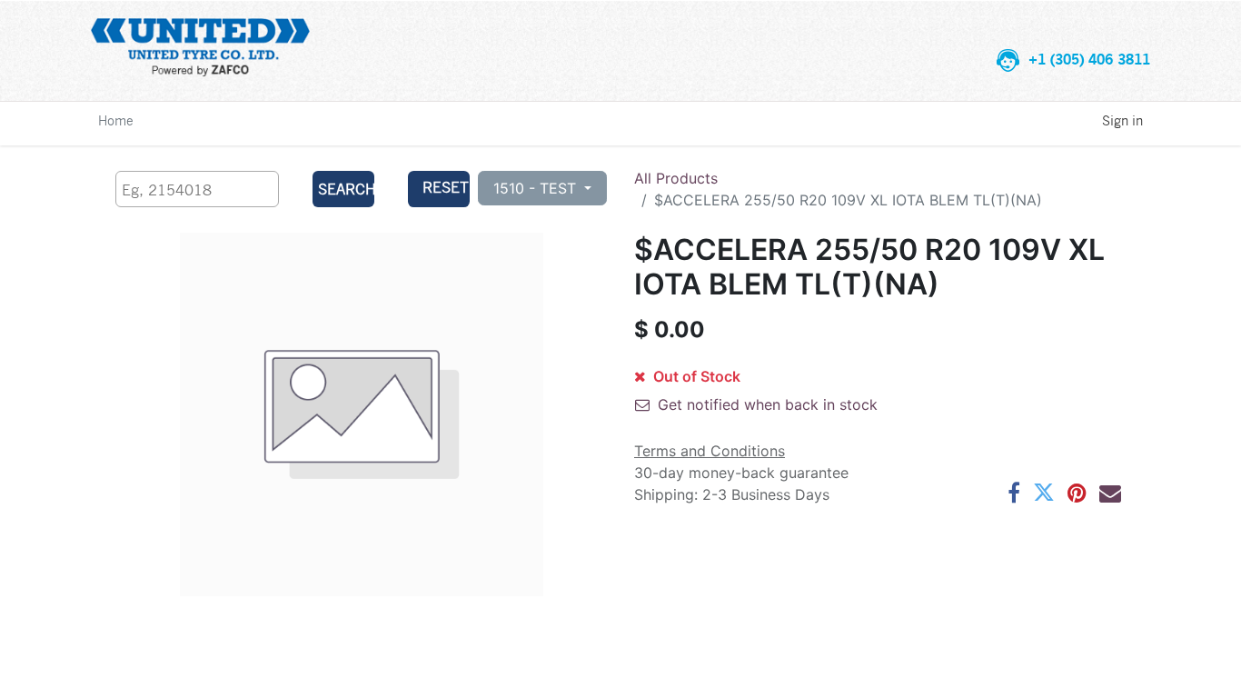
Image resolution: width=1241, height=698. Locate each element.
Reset (445, 186)
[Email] (1110, 493)
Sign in (1122, 120)
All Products (676, 178)
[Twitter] (1044, 493)
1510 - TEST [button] (537, 188)
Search (345, 188)
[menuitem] (116, 120)
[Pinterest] (1077, 493)
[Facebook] (1014, 493)
